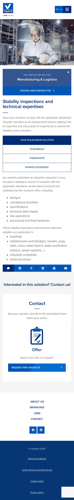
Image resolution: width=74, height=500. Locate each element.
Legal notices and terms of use (37, 470)
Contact (37, 419)
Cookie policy (37, 481)
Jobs (37, 413)
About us (37, 401)
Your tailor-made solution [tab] (37, 140)
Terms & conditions (37, 458)
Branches (37, 407)
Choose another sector (35, 90)
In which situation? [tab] (37, 167)
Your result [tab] (37, 149)
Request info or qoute (26, 367)
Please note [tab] (37, 158)
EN (58, 9)
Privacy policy (37, 492)
